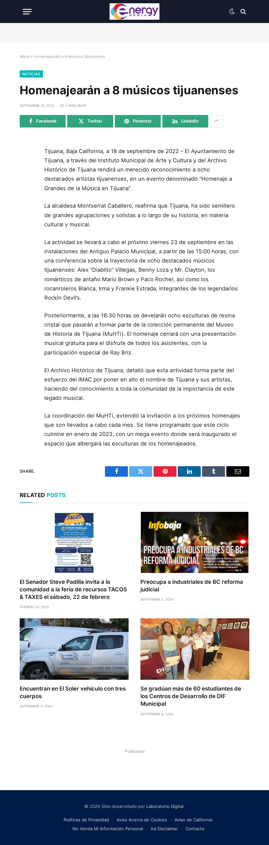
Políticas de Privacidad (86, 819)
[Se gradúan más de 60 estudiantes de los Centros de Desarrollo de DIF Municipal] (194, 649)
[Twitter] (27, 184)
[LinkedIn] (27, 198)
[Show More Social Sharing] (216, 121)
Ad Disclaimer (164, 828)
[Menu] (27, 11)
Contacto (195, 828)
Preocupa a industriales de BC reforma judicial (191, 586)
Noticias (31, 74)
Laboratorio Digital (164, 806)
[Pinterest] (27, 213)
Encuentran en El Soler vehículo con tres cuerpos (73, 692)
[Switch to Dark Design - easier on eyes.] (232, 11)
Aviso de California (193, 819)
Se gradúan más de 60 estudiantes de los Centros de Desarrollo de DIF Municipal (190, 696)
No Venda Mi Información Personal (107, 828)
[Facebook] (27, 169)
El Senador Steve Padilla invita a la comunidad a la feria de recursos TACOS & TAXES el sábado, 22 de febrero (73, 589)
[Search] (242, 11)
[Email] (27, 228)
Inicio (25, 56)
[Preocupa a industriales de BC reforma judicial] (194, 542)
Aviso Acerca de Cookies (141, 819)
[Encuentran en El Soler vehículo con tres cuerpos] (74, 649)
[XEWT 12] (134, 11)
